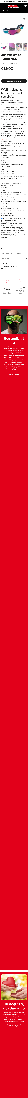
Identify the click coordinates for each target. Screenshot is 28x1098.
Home (2, 15)
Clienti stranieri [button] (5, 258)
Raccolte (8, 15)
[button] (25, 6)
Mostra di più (14, 374)
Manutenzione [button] (5, 244)
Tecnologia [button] (4, 249)
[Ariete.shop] (13, 6)
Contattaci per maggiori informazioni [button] (11, 253)
